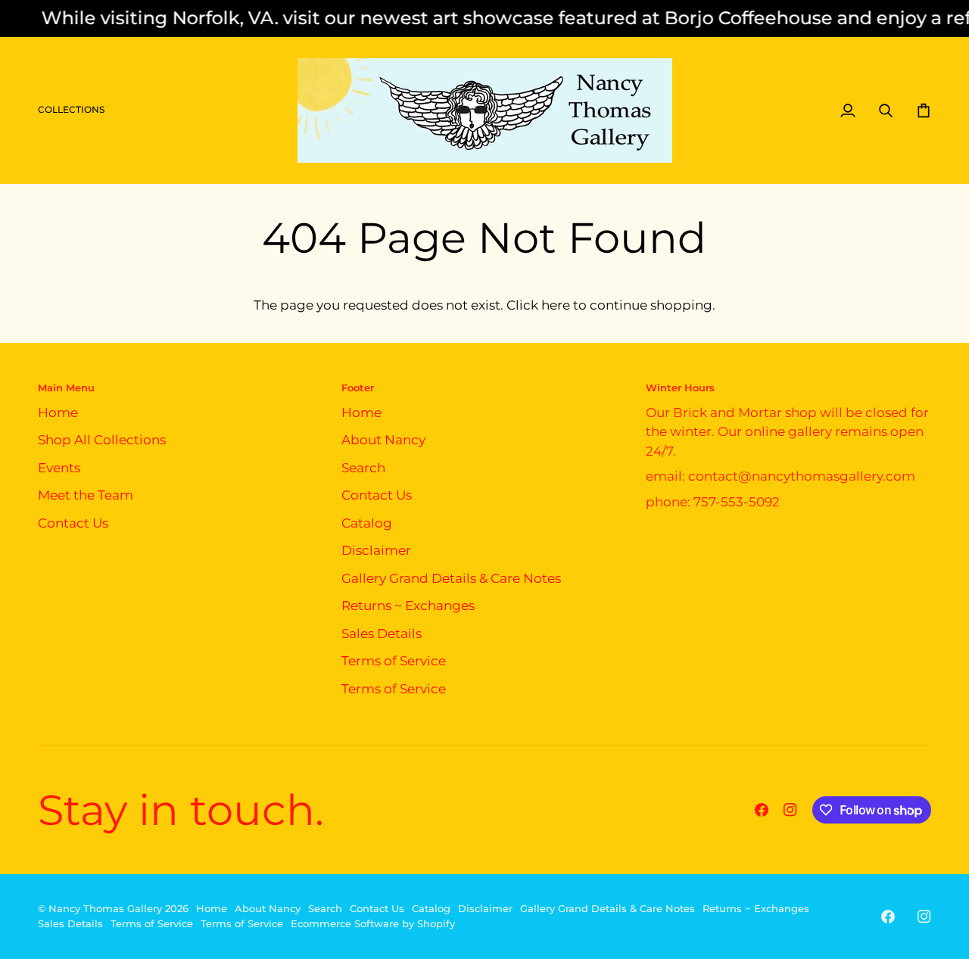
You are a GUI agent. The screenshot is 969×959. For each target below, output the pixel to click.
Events (59, 467)
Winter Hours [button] (680, 387)
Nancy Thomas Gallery (105, 908)
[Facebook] (761, 810)
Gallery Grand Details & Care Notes (451, 578)
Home (58, 412)
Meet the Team (85, 495)
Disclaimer (376, 550)
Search (363, 467)
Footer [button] (357, 387)
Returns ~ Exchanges (408, 605)
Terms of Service (393, 660)
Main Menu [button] (66, 387)
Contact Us (73, 523)
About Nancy (383, 439)
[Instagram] (790, 810)
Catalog (366, 523)
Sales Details (381, 633)
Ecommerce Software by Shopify (373, 923)
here (555, 305)
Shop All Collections (102, 439)
